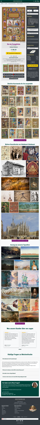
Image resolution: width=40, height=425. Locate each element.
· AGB (2, 409)
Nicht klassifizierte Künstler (12, 3)
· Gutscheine (16, 411)
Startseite (2, 3)
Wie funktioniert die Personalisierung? (10, 358)
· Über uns (3, 414)
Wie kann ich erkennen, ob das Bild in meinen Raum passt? (13, 370)
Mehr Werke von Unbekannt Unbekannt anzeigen (20, 240)
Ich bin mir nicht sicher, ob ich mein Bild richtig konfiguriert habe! (14, 376)
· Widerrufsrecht (4, 411)
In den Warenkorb (33, 65)
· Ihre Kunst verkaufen (17, 408)
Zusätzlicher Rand (29, 12)
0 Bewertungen (15, 78)
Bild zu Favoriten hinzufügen (19, 74)
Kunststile (6, 3)
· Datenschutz (3, 410)
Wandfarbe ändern (8, 76)
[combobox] (32, 14)
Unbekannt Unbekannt (20, 3)
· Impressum (3, 408)
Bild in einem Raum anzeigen (19, 76)
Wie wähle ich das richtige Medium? (9, 373)
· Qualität (15, 409)
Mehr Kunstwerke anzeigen (20, 323)
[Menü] (1, 1)
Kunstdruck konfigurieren (14, 53)
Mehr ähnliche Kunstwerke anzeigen (20, 140)
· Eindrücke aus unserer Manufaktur (19, 410)
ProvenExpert (9, 345)
